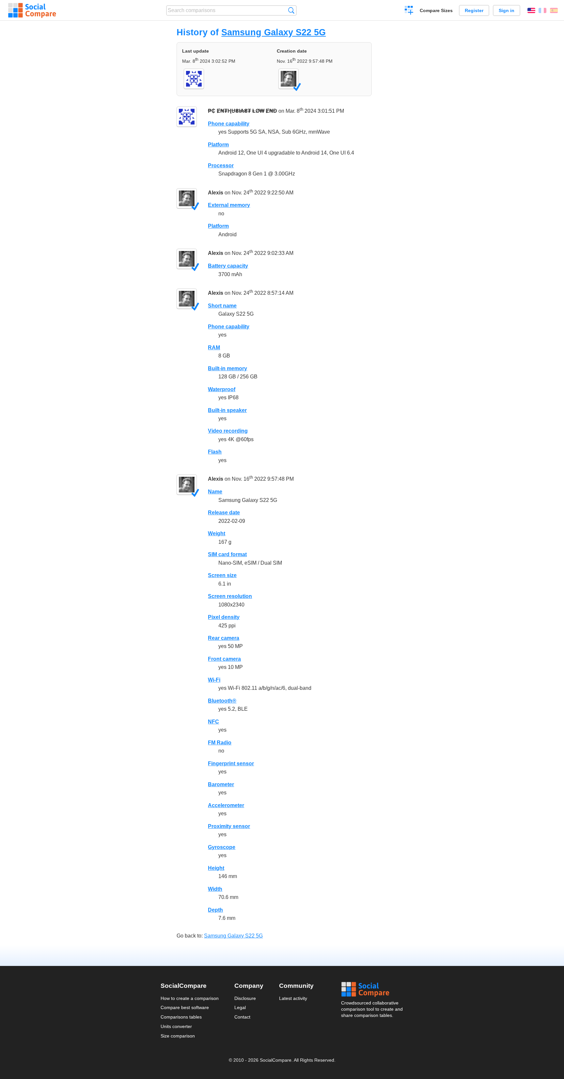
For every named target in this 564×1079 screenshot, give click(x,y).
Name (215, 491)
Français (542, 10)
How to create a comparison (190, 998)
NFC (213, 721)
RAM (214, 347)
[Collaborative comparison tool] (32, 10)
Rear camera (223, 638)
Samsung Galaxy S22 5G (273, 32)
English (531, 10)
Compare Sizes (436, 10)
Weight (216, 533)
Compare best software (185, 1007)
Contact (242, 1017)
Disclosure (245, 998)
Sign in (506, 10)
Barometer (221, 784)
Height (216, 868)
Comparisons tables (181, 1017)
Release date (224, 512)
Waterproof (221, 389)
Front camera (224, 659)
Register (474, 10)
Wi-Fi (214, 680)
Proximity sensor (229, 826)
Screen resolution (230, 596)
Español (554, 10)
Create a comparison (409, 11)
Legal (240, 1007)
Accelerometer (226, 805)
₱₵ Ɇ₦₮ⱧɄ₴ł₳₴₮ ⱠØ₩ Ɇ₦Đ (242, 111)
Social (372, 989)
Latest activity (293, 998)
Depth (215, 910)
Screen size (222, 575)
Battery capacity (228, 266)
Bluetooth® (222, 701)
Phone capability (228, 123)
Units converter (176, 1026)
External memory (229, 205)
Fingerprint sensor (231, 763)
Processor (221, 165)
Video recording (228, 431)
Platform (218, 144)
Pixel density (224, 617)
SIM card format (227, 554)
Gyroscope (221, 847)
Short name (222, 305)
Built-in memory (227, 368)
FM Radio (219, 742)
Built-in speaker (227, 410)
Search (291, 10)
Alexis (215, 192)
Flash (215, 452)
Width (215, 889)
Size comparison (178, 1035)
